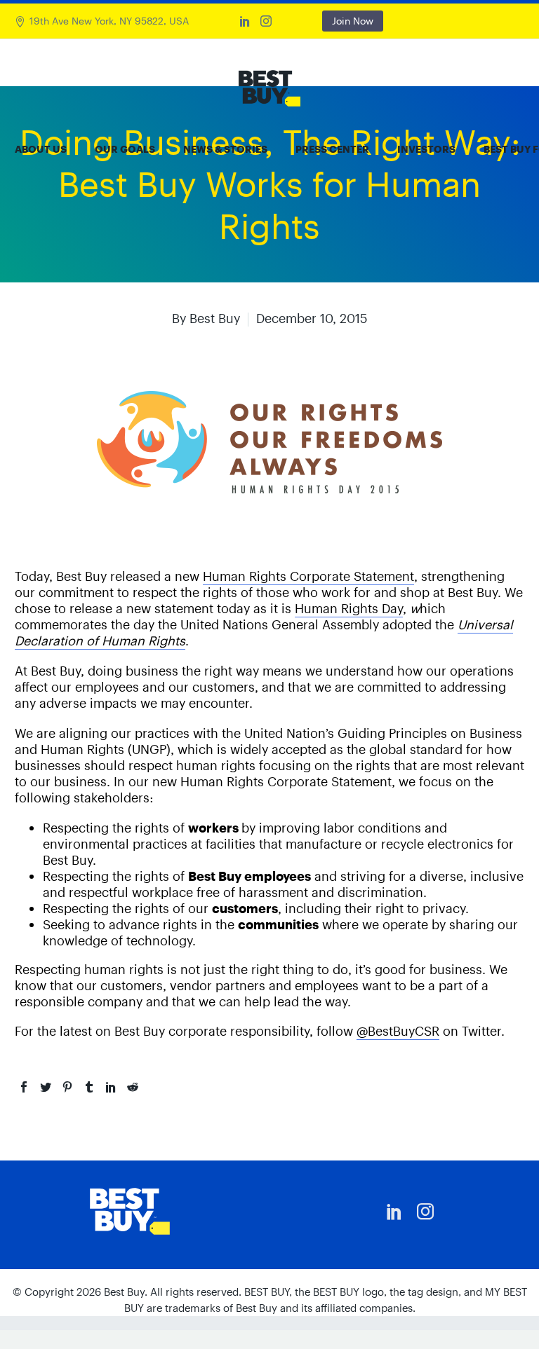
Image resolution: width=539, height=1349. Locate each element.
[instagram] (425, 1211)
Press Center (332, 149)
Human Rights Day (349, 609)
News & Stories (225, 149)
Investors (426, 149)
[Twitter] (45, 1087)
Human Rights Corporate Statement (308, 576)
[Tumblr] (89, 1087)
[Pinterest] (67, 1087)
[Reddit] (132, 1087)
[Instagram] (266, 21)
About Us (41, 149)
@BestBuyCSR (398, 1031)
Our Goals (125, 149)
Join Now (352, 21)
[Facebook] (23, 1087)
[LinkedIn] (244, 21)
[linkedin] (394, 1211)
